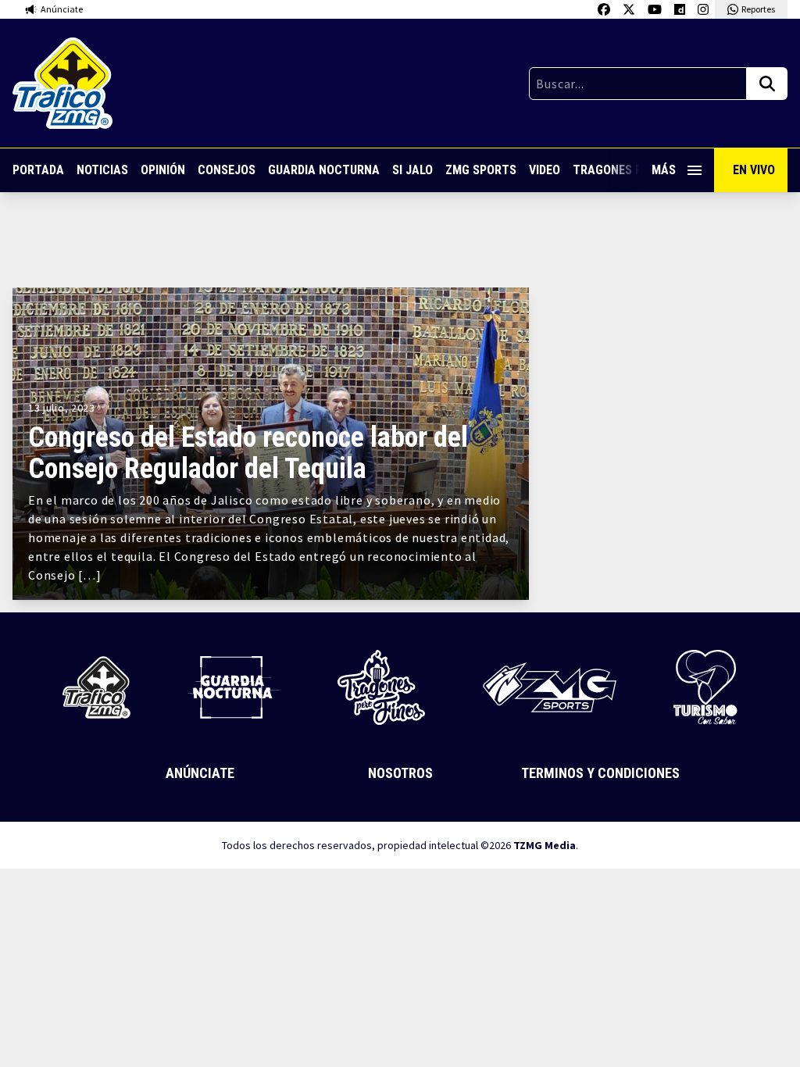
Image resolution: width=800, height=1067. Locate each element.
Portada (38, 169)
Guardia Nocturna (324, 169)
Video (544, 169)
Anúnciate (200, 773)
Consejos (226, 169)
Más (664, 169)
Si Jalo (412, 169)
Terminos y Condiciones (600, 773)
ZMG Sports (480, 169)
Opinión (163, 169)
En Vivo (754, 169)
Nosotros (400, 773)
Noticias (102, 169)
